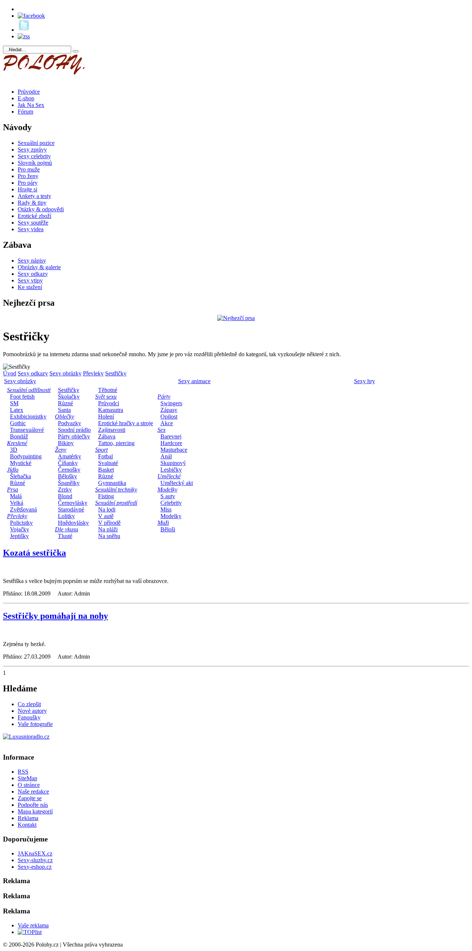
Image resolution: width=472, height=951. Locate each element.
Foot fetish (22, 396)
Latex (16, 410)
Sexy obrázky (65, 373)
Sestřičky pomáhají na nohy (55, 616)
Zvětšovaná (23, 509)
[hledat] (76, 51)
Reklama (28, 818)
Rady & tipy (32, 202)
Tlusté (65, 536)
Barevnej (170, 436)
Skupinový (173, 463)
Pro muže (29, 169)
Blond (65, 496)
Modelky (170, 516)
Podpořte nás (33, 805)
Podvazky (69, 423)
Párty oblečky (74, 436)
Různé (17, 483)
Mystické (20, 463)
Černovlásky (72, 503)
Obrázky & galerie (39, 267)
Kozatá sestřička (34, 553)
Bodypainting (26, 456)
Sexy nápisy (32, 260)
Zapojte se (30, 798)
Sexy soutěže (33, 222)
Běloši (167, 529)
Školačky (69, 396)
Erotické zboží (34, 216)
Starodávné (71, 509)
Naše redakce (33, 791)
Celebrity (171, 503)
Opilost (168, 416)
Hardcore (171, 443)
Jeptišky (19, 536)
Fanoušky (29, 717)
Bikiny (66, 443)
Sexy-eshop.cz (35, 867)
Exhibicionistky (28, 416)
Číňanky (68, 463)
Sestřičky (115, 373)
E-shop (26, 98)
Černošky (69, 469)
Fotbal (105, 456)
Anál (166, 456)
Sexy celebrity (34, 156)
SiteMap (27, 778)
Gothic (18, 423)
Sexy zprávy (32, 149)
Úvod (9, 373)
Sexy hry (364, 381)
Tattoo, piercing (116, 443)
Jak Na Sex (31, 105)
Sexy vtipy (30, 280)
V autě (106, 516)
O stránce (29, 785)
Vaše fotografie (35, 724)
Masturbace (173, 450)
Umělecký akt (176, 483)
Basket (106, 469)
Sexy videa (31, 229)
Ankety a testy (34, 196)
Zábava (106, 436)
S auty (167, 496)
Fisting (106, 496)
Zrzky (65, 489)
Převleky (93, 373)
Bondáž (19, 436)
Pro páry (28, 183)
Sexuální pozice (36, 143)
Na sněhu (109, 536)
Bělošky (67, 476)
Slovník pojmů (35, 163)
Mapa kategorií (35, 811)
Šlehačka (20, 476)
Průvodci (108, 403)
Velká (16, 503)
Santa (64, 410)
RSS (23, 771)
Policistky (21, 523)
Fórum (25, 111)
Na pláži (108, 529)
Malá (16, 496)
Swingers (171, 403)
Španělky (69, 483)
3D (13, 450)
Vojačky (19, 529)
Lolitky (66, 516)
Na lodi (106, 509)
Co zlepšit (29, 704)
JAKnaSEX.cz (35, 853)
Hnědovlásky (73, 523)
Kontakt (27, 825)
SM (14, 403)
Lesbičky (171, 469)
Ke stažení (30, 287)
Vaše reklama (33, 925)
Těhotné (107, 390)
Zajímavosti (111, 430)
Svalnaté (108, 463)
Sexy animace (194, 381)
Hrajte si (27, 189)
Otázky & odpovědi (41, 209)
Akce (166, 423)
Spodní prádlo (74, 430)
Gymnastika (112, 483)
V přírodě (109, 523)
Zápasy (168, 410)
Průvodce (29, 91)
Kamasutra (110, 410)
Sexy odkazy (33, 274)
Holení (106, 416)
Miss (165, 509)
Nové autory (32, 711)
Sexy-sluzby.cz (35, 860)
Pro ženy (28, 176)
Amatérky (69, 456)
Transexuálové (27, 430)
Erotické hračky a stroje (125, 423)
